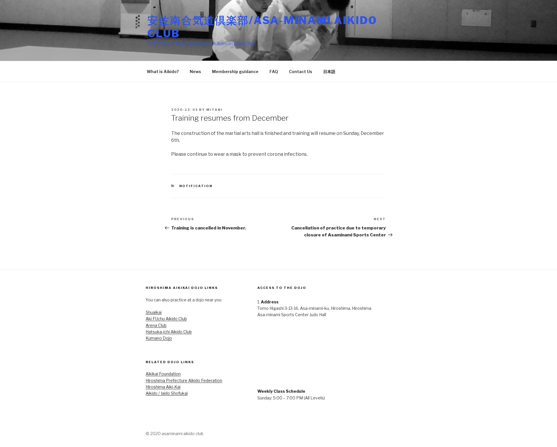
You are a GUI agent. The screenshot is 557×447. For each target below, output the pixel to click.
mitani (214, 110)
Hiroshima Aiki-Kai (163, 386)
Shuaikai (154, 312)
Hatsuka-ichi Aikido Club (169, 331)
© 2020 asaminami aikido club (174, 433)
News (195, 71)
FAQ (274, 71)
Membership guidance (235, 71)
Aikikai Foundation (163, 373)
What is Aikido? (163, 71)
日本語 (329, 71)
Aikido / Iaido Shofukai (167, 393)
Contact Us (300, 71)
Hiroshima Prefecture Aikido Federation (184, 380)
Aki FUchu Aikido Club (166, 318)
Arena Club (156, 325)
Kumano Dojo (159, 338)
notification (196, 186)
